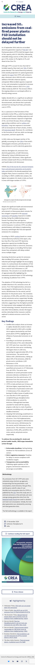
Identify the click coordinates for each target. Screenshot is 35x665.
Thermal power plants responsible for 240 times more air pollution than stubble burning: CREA (16, 629)
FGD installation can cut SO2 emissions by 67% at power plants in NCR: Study (16, 635)
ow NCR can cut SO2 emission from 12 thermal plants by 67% (17, 611)
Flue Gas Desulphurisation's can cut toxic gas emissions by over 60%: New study (15, 623)
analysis (17, 236)
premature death (9, 130)
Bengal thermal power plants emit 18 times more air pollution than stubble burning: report (16, 616)
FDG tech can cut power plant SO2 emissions (17, 607)
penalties (15, 216)
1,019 (27, 86)
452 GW (25, 50)
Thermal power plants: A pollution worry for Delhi (16, 641)
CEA (14, 493)
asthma (24, 123)
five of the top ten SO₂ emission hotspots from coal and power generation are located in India (17, 169)
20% (21, 141)
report (12, 75)
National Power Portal (10, 499)
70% (24, 68)
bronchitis (5, 125)
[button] (2, 1)
